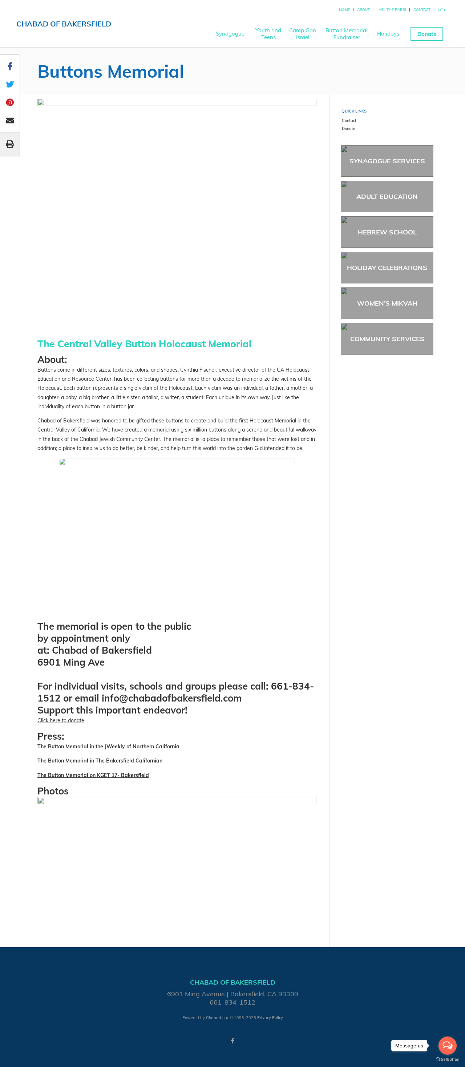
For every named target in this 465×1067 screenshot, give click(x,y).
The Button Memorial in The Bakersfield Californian (99, 760)
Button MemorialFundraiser (347, 34)
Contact (421, 9)
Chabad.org (217, 1017)
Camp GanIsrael (302, 34)
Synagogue (230, 33)
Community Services (387, 339)
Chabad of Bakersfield (63, 23)
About (363, 9)
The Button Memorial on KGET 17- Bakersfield (93, 775)
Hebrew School (387, 232)
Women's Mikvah (387, 303)
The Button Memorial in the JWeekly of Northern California (108, 746)
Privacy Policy (270, 1017)
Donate (426, 33)
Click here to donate (60, 720)
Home (344, 9)
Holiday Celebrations (387, 267)
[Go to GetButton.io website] (447, 1059)
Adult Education (387, 196)
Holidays (388, 33)
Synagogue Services (387, 161)
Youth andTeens (268, 34)
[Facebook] (232, 1041)
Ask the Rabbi (392, 9)
